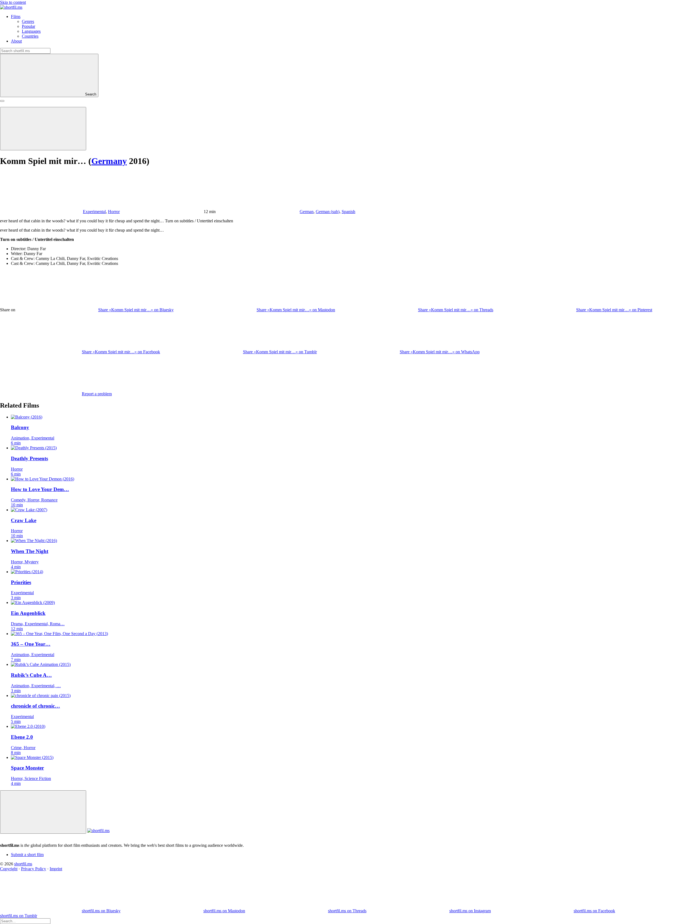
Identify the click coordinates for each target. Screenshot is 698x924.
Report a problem (97, 393)
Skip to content (13, 2)
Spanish (348, 211)
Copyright (8, 868)
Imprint (56, 868)
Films (15, 16)
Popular (28, 26)
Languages (31, 31)
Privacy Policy (33, 868)
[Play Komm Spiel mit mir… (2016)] (43, 128)
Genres (28, 21)
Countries (30, 36)
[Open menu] (2, 101)
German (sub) (327, 211)
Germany (109, 161)
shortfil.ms (23, 864)
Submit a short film (27, 854)
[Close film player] (43, 812)
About (16, 41)
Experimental (94, 211)
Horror (114, 211)
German (307, 211)
